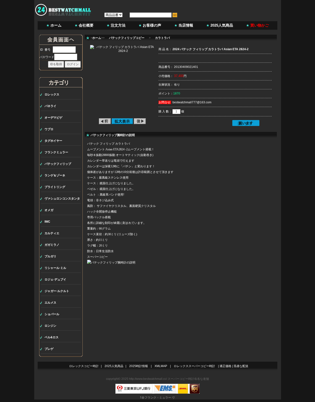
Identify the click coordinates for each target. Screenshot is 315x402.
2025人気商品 (221, 25)
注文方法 (118, 25)
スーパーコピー (97, 257)
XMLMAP (161, 366)
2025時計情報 (138, 366)
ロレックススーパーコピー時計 (194, 366)
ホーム (56, 25)
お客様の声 (152, 25)
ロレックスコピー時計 (84, 366)
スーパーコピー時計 (181, 379)
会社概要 (86, 25)
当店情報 (185, 25)
